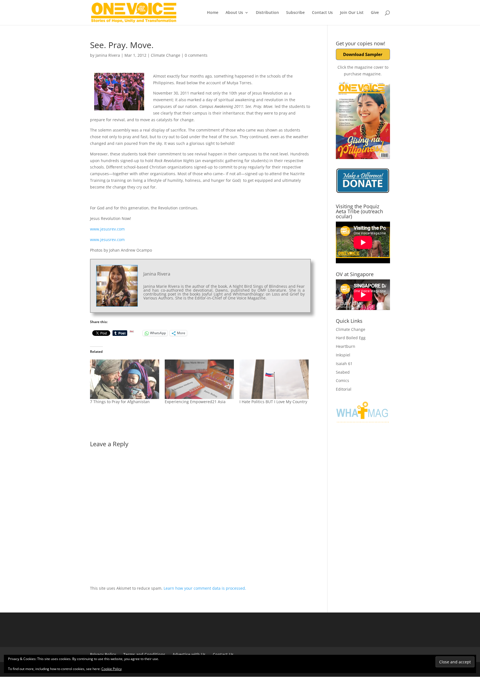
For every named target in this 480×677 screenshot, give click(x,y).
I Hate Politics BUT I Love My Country (273, 401)
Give (375, 13)
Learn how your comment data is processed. (205, 588)
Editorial (343, 389)
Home (212, 13)
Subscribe (295, 13)
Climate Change (165, 55)
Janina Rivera (108, 55)
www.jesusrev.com (107, 229)
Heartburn (345, 346)
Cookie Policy (111, 668)
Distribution (267, 13)
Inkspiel (343, 355)
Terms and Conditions (144, 654)
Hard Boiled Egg (351, 337)
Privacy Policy (103, 654)
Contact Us (322, 13)
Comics (342, 380)
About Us (234, 13)
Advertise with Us (189, 654)
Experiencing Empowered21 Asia (195, 401)
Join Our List (352, 13)
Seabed (343, 372)
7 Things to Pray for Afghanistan (120, 401)
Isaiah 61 (344, 363)
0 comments (196, 55)
